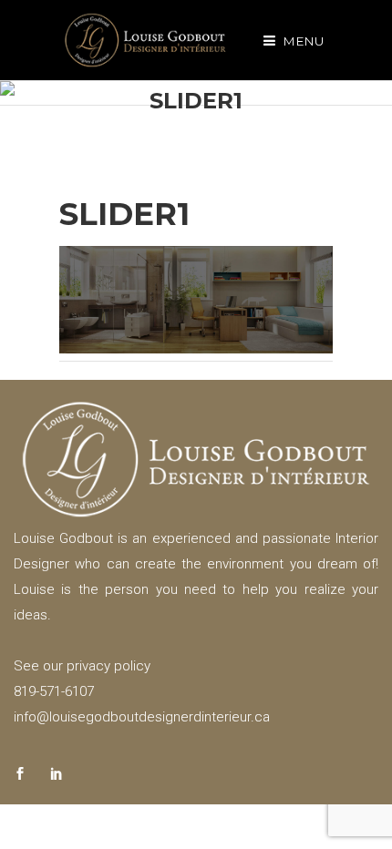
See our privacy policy (82, 666)
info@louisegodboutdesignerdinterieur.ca (142, 717)
